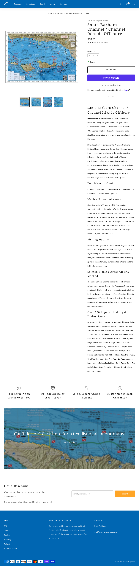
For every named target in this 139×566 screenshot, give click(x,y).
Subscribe (125, 494)
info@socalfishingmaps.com (105, 532)
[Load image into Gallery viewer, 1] (24, 102)
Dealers (7, 535)
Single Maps (59, 13)
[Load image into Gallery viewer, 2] (36, 102)
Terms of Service (10, 548)
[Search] (121, 4)
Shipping (90, 42)
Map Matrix (69, 442)
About (52, 4)
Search (42, 4)
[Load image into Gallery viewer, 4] (58, 102)
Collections (30, 4)
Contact (63, 4)
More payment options (111, 85)
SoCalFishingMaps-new (97, 20)
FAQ (5, 526)
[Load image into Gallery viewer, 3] (47, 102)
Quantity (91, 51)
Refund (7, 544)
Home (50, 13)
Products (17, 4)
